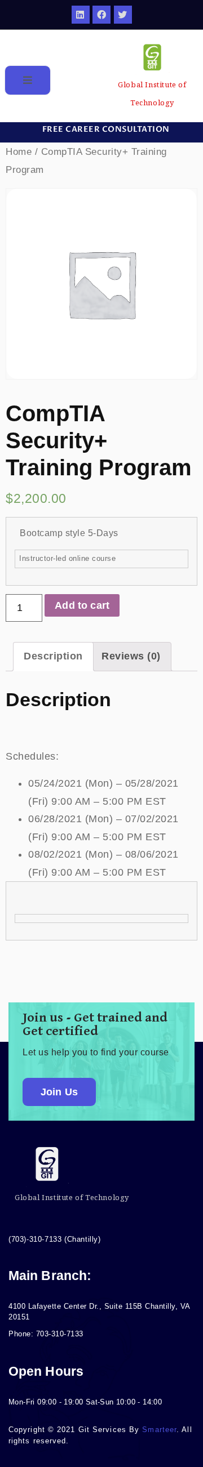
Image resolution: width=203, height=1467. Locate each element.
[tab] (53, 656)
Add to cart (82, 605)
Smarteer (159, 1429)
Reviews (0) (131, 656)
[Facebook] (101, 15)
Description (53, 656)
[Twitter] (123, 15)
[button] (102, 129)
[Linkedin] (81, 15)
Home (19, 151)
